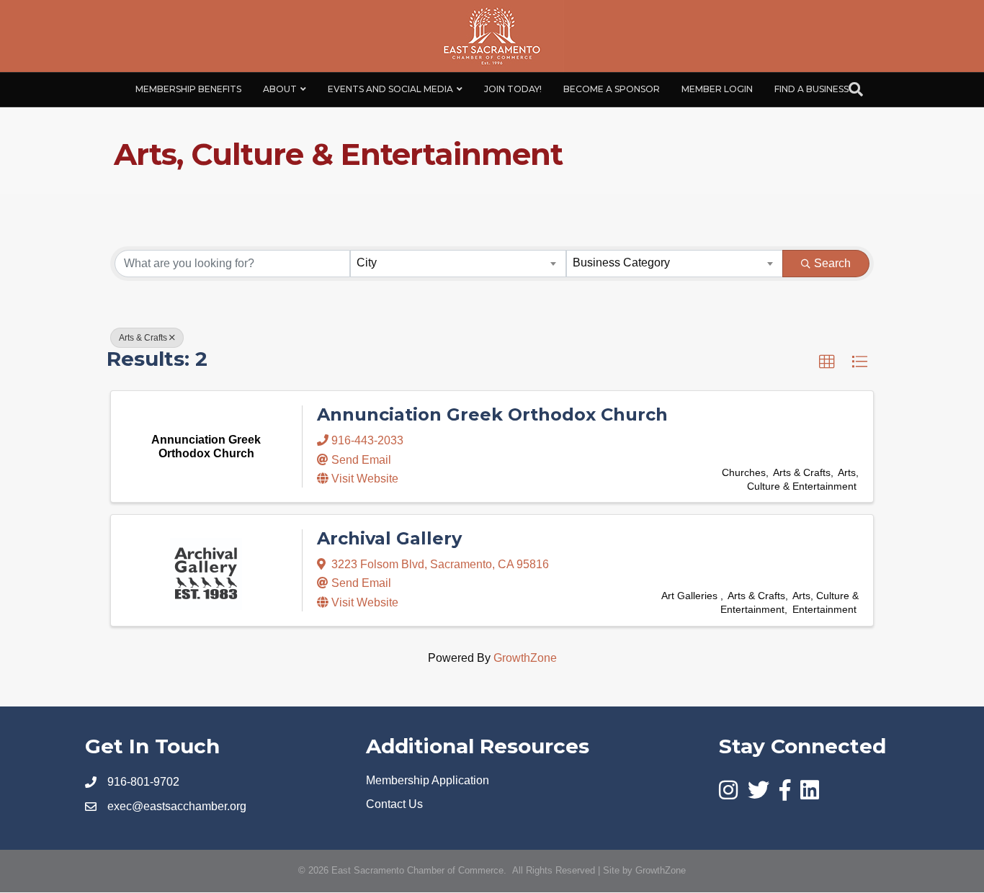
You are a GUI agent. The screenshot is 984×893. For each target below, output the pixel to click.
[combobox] (458, 263)
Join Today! (513, 89)
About (280, 89)
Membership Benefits (188, 89)
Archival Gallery (389, 538)
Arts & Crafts (143, 338)
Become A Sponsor (611, 89)
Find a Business (811, 89)
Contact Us (394, 804)
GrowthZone (525, 658)
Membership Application (427, 780)
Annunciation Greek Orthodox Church (492, 414)
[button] (827, 362)
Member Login (717, 89)
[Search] (856, 89)
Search (832, 263)
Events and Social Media (390, 89)
